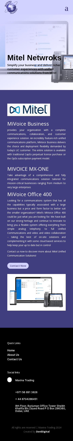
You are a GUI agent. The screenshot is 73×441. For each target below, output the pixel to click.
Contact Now (18, 265)
